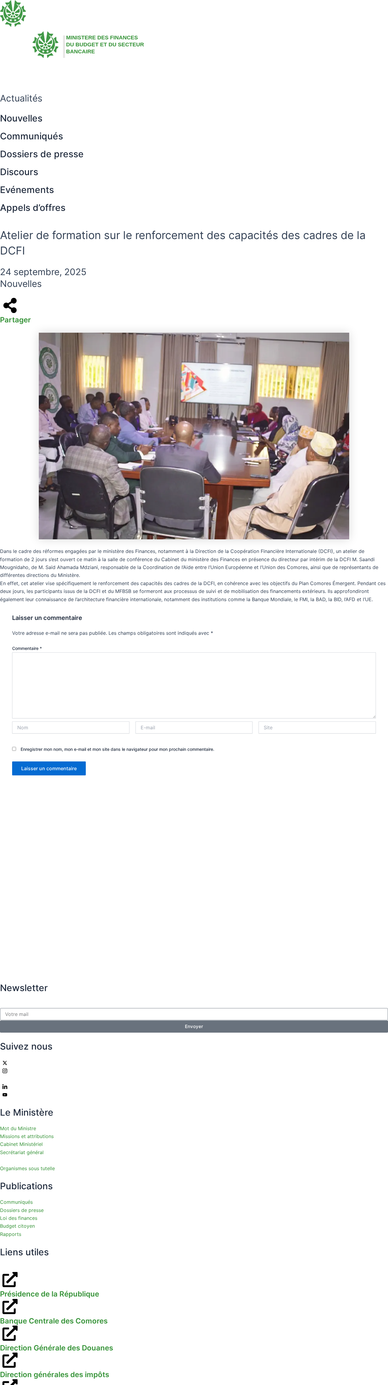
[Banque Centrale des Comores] (9, 1306)
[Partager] (9, 305)
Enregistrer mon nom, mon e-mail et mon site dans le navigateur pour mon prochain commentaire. (117, 749)
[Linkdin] (194, 1086)
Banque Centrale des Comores (54, 1321)
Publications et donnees (186, 72)
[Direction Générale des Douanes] (9, 1333)
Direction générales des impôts (54, 1374)
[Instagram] (194, 1070)
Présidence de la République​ (49, 1294)
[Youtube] (194, 1094)
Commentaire (27, 648)
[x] (194, 1062)
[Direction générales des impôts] (9, 1360)
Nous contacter (258, 72)
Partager (15, 319)
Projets (131, 72)
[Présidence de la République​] (9, 1279)
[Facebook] (194, 1078)
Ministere (48, 72)
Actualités (90, 72)
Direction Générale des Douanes (56, 1347)
